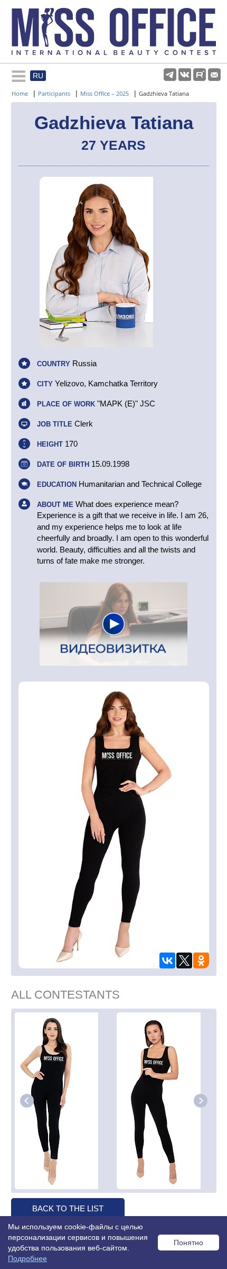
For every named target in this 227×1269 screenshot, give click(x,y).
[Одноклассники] (201, 960)
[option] (64, 1100)
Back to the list (67, 1208)
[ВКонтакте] (167, 960)
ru (38, 75)
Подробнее (27, 1258)
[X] (184, 960)
